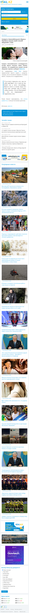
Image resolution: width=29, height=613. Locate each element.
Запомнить (25, 21)
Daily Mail (17, 71)
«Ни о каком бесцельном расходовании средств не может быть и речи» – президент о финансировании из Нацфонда (14, 353)
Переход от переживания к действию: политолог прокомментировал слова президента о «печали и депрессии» (14, 234)
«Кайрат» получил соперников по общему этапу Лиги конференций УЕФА (14, 516)
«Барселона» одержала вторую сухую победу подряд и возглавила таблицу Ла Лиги (13, 493)
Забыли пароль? (5, 21)
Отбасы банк (6, 582)
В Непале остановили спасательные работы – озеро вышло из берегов (14, 283)
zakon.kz (10, 106)
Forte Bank (5, 575)
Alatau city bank (7, 570)
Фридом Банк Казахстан (9, 586)
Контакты (12, 609)
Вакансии (16, 611)
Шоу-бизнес (4, 35)
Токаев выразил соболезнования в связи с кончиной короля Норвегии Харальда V (13, 469)
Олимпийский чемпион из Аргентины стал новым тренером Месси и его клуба (13, 306)
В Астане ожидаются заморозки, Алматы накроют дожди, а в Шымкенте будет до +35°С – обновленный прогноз (14, 209)
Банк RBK (5, 577)
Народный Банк (7, 584)
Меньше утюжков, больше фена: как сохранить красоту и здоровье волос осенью (14, 377)
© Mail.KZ (2, 609)
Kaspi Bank (5, 588)
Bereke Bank (6, 573)
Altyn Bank (5, 571)
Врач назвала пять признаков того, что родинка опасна (14, 400)
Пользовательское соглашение (7, 611)
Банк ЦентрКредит (7, 579)
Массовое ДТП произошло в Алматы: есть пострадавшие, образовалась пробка (13, 185)
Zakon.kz (22, 69)
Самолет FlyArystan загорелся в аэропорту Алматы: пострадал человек (13, 446)
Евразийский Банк (7, 580)
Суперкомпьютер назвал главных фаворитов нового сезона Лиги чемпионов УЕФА (13, 329)
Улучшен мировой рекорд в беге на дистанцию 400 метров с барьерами (14, 423)
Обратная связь (22, 611)
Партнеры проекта (18, 609)
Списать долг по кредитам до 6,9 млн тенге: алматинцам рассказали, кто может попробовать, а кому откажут (13, 259)
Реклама (7, 609)
